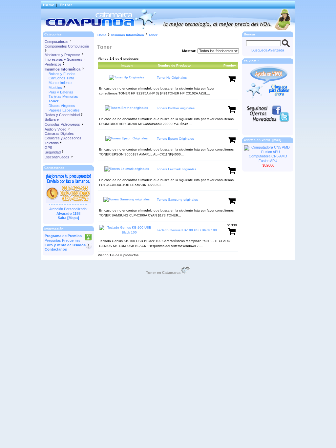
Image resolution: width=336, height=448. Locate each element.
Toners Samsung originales (177, 199)
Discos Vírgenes (60, 106)
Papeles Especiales (62, 110)
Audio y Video (56, 129)
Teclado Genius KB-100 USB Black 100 (187, 230)
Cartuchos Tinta (59, 78)
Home (48, 5)
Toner (153, 35)
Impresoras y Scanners (64, 59)
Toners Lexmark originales (176, 169)
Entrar (66, 5)
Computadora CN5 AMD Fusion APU (268, 158)
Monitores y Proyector (63, 55)
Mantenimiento (58, 83)
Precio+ (229, 65)
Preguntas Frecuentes (62, 240)
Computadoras (57, 42)
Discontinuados (57, 157)
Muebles (54, 88)
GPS (48, 148)
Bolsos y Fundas (60, 74)
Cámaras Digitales (59, 133)
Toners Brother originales (176, 108)
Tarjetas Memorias (61, 96)
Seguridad (53, 152)
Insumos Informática (127, 35)
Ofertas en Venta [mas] (262, 140)
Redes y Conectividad (63, 115)
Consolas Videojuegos (63, 124)
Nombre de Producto (174, 65)
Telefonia (52, 143)
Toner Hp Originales (172, 77)
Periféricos (54, 64)
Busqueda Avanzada (267, 50)
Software (52, 119)
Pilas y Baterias (59, 92)
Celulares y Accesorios (63, 138)
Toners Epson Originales (175, 138)
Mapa (73, 218)
